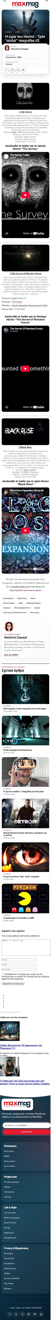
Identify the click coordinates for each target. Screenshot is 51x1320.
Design (7, 1228)
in (18, 70)
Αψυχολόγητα (10, 1238)
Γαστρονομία (10, 1213)
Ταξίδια (7, 1273)
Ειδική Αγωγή (10, 1268)
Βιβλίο (7, 1156)
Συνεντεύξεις (9, 1166)
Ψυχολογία (9, 1233)
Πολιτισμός (9, 1151)
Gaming (18, 32)
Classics (8, 32)
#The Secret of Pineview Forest (14, 613)
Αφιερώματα (9, 1161)
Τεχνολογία (9, 1258)
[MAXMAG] (25, 5)
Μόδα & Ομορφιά (11, 1218)
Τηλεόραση (9, 1192)
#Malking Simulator (34, 603)
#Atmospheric (8, 598)
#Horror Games (9, 603)
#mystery (6, 608)
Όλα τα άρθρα (11, 655)
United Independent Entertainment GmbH (28, 305)
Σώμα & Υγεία (10, 1223)
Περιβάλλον (9, 1263)
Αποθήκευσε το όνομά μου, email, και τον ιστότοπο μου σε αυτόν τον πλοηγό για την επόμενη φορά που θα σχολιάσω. (25, 976)
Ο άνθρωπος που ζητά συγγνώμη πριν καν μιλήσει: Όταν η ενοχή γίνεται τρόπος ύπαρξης (25, 1082)
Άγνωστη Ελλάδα (11, 1278)
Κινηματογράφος (11, 1182)
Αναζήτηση (26, 1132)
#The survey (34, 613)
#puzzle (37, 608)
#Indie (20, 603)
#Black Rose (22, 598)
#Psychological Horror (22, 608)
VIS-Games (17, 301)
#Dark (33, 598)
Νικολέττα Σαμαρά (15, 637)
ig (28, 1314)
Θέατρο (7, 1187)
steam (14, 132)
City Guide (8, 1283)
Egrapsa (7, 1288)
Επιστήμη (8, 1253)
